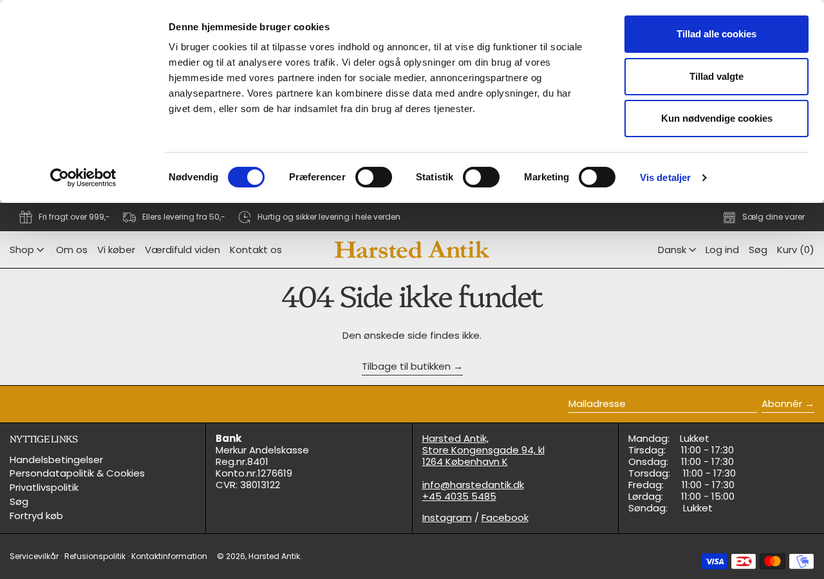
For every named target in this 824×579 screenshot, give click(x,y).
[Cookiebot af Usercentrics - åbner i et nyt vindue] (83, 177)
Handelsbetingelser (56, 459)
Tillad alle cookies (716, 33)
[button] (758, 249)
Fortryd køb (36, 515)
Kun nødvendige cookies (716, 118)
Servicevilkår (34, 556)
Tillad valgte (716, 76)
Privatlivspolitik (44, 487)
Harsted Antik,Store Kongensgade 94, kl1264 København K (483, 450)
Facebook (505, 517)
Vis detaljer (665, 177)
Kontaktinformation (169, 556)
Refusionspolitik (95, 556)
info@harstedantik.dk (473, 484)
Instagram (447, 517)
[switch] (373, 177)
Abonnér (782, 403)
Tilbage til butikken (406, 367)
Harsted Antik (274, 556)
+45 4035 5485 (459, 496)
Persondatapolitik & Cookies (77, 473)
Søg (19, 501)
